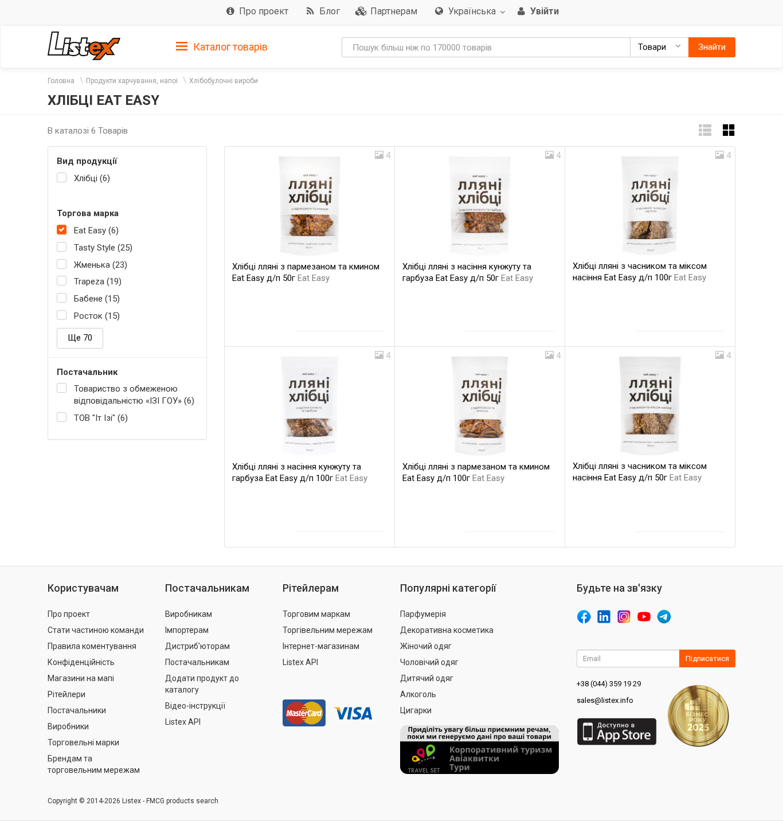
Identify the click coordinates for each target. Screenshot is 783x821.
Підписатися (707, 658)
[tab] (222, 46)
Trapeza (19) (98, 281)
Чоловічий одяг (429, 662)
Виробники (68, 726)
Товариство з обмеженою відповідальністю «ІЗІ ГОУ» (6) (134, 395)
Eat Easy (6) (96, 230)
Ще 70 (80, 338)
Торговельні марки (83, 742)
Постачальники (77, 710)
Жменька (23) (100, 265)
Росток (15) (97, 316)
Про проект (69, 614)
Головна (61, 81)
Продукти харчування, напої (132, 81)
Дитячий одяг (426, 678)
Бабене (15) (97, 299)
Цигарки (416, 710)
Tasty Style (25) (103, 248)
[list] (705, 130)
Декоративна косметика (447, 630)
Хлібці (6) (92, 178)
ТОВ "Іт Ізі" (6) (101, 418)
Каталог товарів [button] (229, 47)
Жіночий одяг (426, 646)
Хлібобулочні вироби (223, 81)
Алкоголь (418, 694)
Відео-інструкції (195, 705)
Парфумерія (423, 614)
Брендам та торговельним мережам (94, 764)
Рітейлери (66, 694)
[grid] (729, 130)
